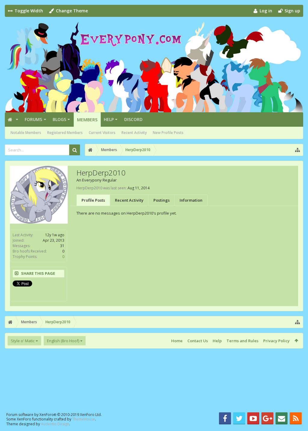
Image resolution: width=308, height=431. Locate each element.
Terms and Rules (242, 340)
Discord (133, 119)
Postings (161, 200)
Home (177, 340)
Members (87, 119)
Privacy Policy (276, 340)
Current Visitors (102, 132)
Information (191, 200)
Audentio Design (55, 423)
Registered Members (65, 132)
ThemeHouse (83, 419)
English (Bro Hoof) (63, 340)
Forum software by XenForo (54, 414)
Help (109, 119)
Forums (33, 119)
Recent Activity (134, 132)
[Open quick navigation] (297, 150)
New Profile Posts (168, 132)
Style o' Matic (23, 340)
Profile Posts (93, 200)
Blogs (59, 119)
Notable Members (26, 132)
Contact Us (197, 340)
